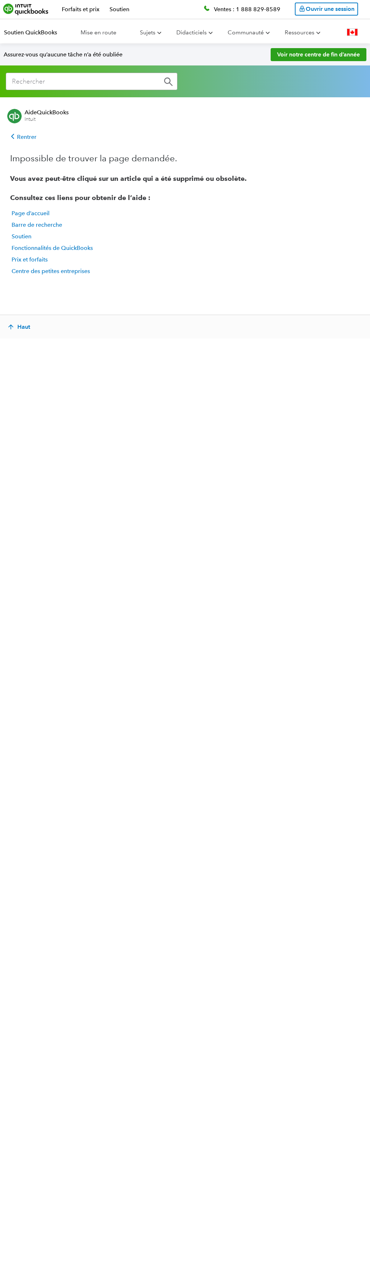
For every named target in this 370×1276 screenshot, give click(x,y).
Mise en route (98, 32)
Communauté (246, 32)
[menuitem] (35, 32)
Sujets (147, 32)
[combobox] (91, 81)
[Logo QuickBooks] (26, 9)
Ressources (299, 32)
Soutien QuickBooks (30, 32)
